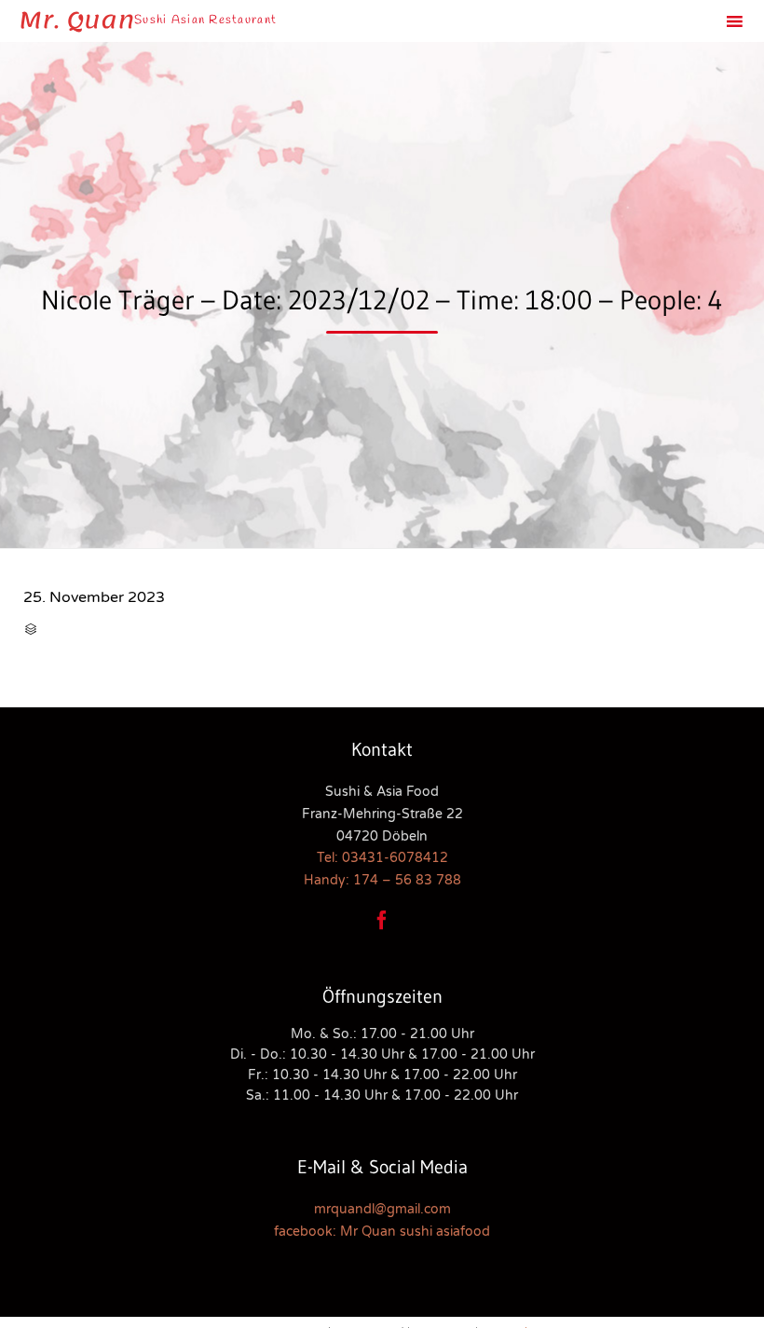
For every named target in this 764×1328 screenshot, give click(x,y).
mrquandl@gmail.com (382, 1209)
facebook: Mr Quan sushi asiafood (382, 1231)
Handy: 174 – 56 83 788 (382, 880)
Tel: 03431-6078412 (382, 858)
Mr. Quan (76, 21)
